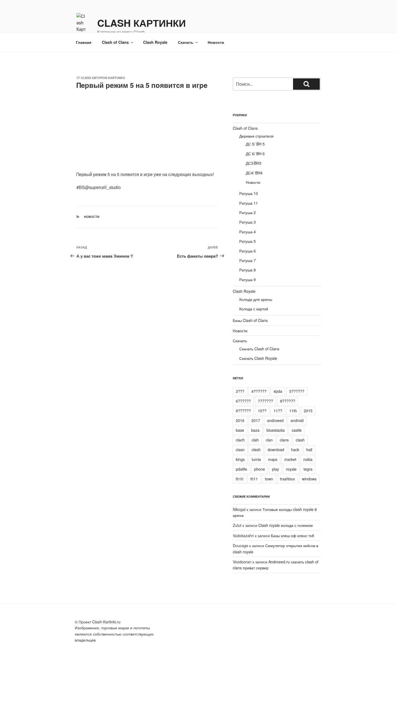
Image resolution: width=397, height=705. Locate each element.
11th (293, 410)
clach (240, 440)
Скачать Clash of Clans (259, 348)
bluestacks (276, 430)
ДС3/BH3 (253, 163)
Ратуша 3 (247, 222)
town (269, 478)
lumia (256, 459)
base (240, 430)
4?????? (259, 391)
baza (255, 430)
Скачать (185, 42)
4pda (278, 391)
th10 (239, 478)
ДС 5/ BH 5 (255, 144)
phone (259, 469)
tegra (308, 469)
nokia (307, 459)
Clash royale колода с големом (285, 525)
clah (255, 440)
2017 (255, 420)
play (275, 469)
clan (269, 440)
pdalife (241, 469)
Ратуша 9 (247, 279)
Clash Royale (155, 42)
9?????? (243, 410)
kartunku (116, 78)
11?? (278, 410)
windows (309, 478)
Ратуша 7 (247, 260)
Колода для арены (255, 299)
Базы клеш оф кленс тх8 (292, 535)
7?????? (265, 401)
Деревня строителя (256, 136)
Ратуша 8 (247, 269)
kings (240, 459)
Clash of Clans (115, 42)
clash (300, 440)
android (297, 420)
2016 (240, 420)
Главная (83, 42)
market (290, 459)
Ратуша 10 (248, 193)
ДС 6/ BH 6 (255, 153)
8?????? (287, 401)
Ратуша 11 (248, 203)
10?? (262, 410)
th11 (254, 478)
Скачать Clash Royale (258, 358)
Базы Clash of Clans (250, 320)
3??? (240, 391)
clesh (256, 449)
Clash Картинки (141, 23)
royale (291, 469)
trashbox (287, 478)
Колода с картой (253, 308)
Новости (216, 42)
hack (295, 449)
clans (284, 440)
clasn (240, 449)
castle (297, 430)
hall (309, 449)
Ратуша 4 (247, 231)
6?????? (243, 401)
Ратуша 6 (247, 251)
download (276, 449)
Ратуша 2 (247, 212)
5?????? (296, 391)
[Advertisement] (147, 133)
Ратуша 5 (247, 241)
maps (272, 459)
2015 (308, 410)
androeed (275, 420)
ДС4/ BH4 (254, 172)
